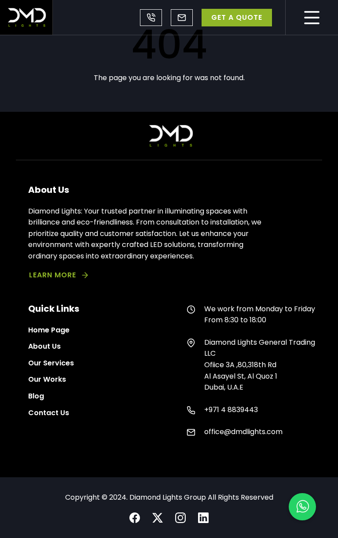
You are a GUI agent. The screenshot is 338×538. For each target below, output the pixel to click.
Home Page (49, 330)
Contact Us (48, 413)
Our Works (47, 379)
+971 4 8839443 (151, 17)
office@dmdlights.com (182, 17)
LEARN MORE (52, 275)
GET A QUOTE (236, 17)
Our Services (51, 363)
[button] (302, 506)
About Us (44, 346)
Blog (36, 396)
